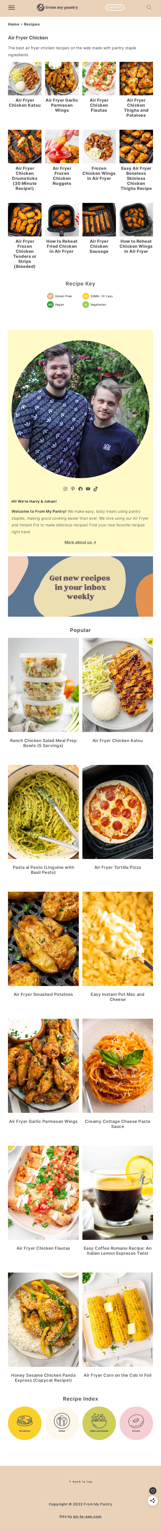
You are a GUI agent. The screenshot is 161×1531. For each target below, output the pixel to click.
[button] (60, 296)
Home (13, 24)
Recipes (32, 24)
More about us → (81, 542)
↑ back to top (80, 1481)
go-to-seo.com (87, 1516)
